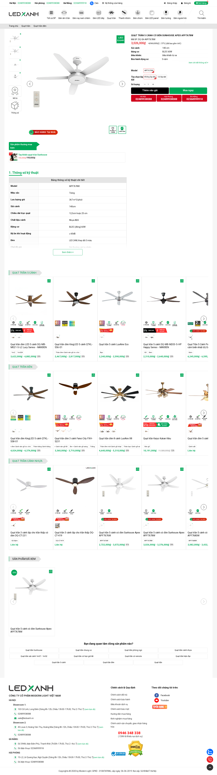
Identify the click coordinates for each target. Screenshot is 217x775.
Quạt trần (25, 26)
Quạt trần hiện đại (183, 656)
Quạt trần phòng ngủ (133, 650)
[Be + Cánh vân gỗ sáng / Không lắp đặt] (63, 431)
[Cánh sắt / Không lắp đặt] (190, 431)
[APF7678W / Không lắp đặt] (146, 525)
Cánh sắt (192, 447)
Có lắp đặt (162, 77)
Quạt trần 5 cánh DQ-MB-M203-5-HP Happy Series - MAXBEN (162, 346)
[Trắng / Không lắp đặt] (69, 431)
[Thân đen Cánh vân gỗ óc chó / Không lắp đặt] (57, 337)
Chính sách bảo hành (120, 699)
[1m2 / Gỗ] (13, 337)
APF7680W (193, 541)
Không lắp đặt (149, 77)
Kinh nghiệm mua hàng (121, 718)
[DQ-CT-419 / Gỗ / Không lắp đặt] (57, 525)
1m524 (20, 352)
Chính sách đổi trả (119, 695)
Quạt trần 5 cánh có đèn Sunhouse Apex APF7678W (163, 534)
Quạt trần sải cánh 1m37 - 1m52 (34, 656)
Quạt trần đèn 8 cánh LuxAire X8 (115, 438)
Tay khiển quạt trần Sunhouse (32, 155)
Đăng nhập (172, 3)
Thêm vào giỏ (150, 90)
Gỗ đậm (15, 541)
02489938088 (24, 3)
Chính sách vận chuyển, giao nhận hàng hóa (129, 725)
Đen (150, 352)
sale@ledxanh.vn (26, 718)
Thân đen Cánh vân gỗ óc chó (67, 352)
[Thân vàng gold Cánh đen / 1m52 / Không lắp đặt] (101, 431)
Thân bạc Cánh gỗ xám (133, 447)
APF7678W (148, 70)
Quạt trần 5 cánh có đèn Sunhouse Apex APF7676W (119, 534)
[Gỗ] (146, 337)
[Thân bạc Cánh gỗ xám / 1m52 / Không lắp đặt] (113, 431)
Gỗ (145, 352)
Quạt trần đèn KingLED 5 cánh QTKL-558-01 (29, 440)
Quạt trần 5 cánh (24, 272)
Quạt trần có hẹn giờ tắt (83, 656)
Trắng (92, 447)
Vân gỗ (147, 447)
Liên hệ (191, 450)
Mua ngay (188, 90)
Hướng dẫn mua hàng (121, 714)
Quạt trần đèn (40, 26)
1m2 (13, 352)
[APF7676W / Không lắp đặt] (101, 525)
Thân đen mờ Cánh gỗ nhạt (110, 447)
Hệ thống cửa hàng (113, 3)
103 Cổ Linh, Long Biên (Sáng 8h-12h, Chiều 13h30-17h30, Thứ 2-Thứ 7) (56, 709)
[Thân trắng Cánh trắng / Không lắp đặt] (19, 431)
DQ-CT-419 (60, 541)
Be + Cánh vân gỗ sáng (79, 447)
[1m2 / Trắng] (19, 337)
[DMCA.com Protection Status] (135, 749)
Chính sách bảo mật (120, 709)
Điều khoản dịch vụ (119, 704)
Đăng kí (187, 3)
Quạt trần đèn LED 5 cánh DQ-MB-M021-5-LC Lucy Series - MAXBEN (28, 346)
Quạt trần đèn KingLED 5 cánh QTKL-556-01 (74, 346)
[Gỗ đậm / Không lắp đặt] (13, 525)
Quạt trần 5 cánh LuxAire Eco (114, 344)
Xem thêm (67, 252)
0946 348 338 (129, 733)
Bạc (101, 352)
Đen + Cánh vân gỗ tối (59, 447)
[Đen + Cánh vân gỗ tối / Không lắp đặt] (57, 431)
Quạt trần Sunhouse (34, 650)
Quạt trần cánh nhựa (27, 460)
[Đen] (151, 337)
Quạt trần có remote (133, 656)
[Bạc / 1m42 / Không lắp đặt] (101, 337)
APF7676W (104, 541)
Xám (190, 352)
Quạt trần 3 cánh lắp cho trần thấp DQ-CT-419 (74, 534)
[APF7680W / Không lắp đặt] (190, 525)
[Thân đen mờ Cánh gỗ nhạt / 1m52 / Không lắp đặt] (107, 431)
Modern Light (85, 771)
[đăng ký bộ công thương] (118, 754)
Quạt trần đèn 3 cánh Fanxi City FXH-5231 (74, 440)
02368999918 (80, 3)
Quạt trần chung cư (84, 650)
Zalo (96, 3)
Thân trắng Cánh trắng (41, 447)
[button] (30, 84)
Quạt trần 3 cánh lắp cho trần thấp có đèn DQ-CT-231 (29, 534)
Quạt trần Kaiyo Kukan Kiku (157, 438)
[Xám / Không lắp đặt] (190, 337)
